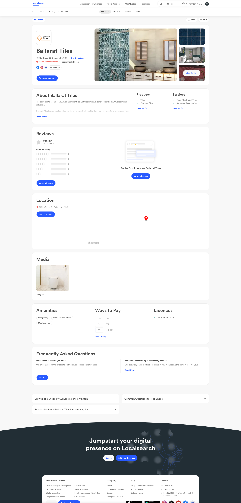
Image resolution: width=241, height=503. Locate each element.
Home (34, 12)
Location (127, 12)
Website (56, 67)
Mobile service (44, 323)
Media (137, 12)
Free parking (43, 318)
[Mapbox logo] (93, 243)
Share (193, 19)
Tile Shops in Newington (48, 12)
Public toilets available (62, 318)
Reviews (116, 12)
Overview (105, 12)
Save (205, 19)
